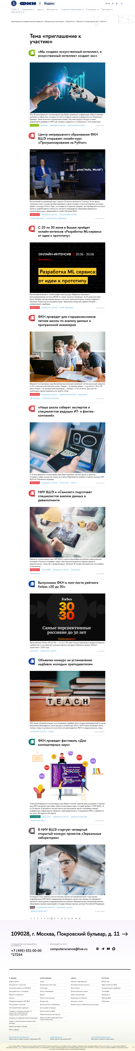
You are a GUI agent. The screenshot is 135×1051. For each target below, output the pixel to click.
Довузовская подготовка (48, 985)
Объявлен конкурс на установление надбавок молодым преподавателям (65, 662)
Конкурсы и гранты (77, 1001)
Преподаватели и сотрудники (19, 991)
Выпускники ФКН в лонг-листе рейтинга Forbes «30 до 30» (68, 584)
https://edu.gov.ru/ (56, 1037)
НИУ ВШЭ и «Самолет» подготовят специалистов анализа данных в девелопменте (65, 496)
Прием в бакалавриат (47, 991)
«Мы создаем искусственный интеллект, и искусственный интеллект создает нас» (70, 53)
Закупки (11, 998)
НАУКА (73, 978)
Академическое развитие (79, 998)
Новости (103, 21)
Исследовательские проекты (80, 985)
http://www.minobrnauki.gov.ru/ (19, 1037)
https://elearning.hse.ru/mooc (100, 1037)
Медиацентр (106, 995)
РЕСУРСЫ (105, 978)
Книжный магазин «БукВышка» (111, 988)
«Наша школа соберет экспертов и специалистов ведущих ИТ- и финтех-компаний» (66, 411)
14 (76, 918)
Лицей (42, 981)
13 (72, 918)
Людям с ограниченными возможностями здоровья (22, 1022)
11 (65, 918)
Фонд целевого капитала (17, 1004)
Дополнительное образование (50, 1004)
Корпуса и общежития (16, 995)
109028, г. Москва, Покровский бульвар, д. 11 (65, 933)
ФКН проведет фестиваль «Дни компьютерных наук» (62, 742)
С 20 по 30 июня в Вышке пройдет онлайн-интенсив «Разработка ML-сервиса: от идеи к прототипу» (70, 231)
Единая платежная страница (18, 1026)
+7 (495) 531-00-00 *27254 (26, 952)
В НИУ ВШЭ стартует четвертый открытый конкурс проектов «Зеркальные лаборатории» (69, 833)
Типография (105, 991)
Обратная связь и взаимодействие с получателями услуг (51, 1018)
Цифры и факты (14, 981)
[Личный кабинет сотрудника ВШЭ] (116, 3)
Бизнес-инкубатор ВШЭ (47, 1011)
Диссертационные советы (79, 991)
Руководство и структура (17, 985)
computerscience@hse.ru (68, 948)
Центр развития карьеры (48, 1008)
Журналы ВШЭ (106, 998)
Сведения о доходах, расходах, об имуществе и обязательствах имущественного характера (20, 1013)
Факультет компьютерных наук (88, 21)
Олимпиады (43, 988)
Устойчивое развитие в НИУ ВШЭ (20, 988)
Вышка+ (42, 995)
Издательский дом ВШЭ (109, 985)
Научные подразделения (79, 981)
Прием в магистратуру (47, 998)
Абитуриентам (52, 9)
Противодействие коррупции (18, 1008)
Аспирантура (44, 1001)
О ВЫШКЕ (13, 978)
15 (79, 918)
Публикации (105, 1001)
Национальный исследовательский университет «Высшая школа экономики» (38, 21)
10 (61, 918)
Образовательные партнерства (50, 1014)
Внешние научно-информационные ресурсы (85, 1004)
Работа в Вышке (14, 1030)
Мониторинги (75, 988)
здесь (111, 1046)
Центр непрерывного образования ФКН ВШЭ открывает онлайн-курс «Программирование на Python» (68, 138)
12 (69, 918)
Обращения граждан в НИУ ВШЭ (19, 1001)
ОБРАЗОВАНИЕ (45, 978)
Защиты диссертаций (77, 995)
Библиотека (105, 981)
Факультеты (70, 21)
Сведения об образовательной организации (23, 1018)
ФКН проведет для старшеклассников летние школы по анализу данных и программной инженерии (67, 320)
